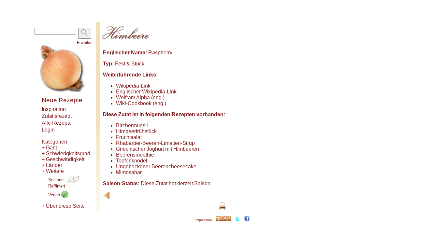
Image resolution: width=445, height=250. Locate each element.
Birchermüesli (132, 125)
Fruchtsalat (129, 137)
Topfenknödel (131, 160)
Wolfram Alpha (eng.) (140, 97)
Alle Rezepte (57, 123)
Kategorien (54, 142)
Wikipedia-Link (133, 86)
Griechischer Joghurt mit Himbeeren (157, 149)
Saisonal (57, 179)
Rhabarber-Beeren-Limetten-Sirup (155, 143)
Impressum (203, 220)
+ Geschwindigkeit (63, 159)
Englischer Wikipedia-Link (146, 91)
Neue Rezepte (62, 100)
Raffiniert (56, 186)
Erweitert (85, 42)
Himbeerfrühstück (136, 131)
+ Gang (50, 147)
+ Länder (52, 165)
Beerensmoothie (135, 155)
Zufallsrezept (57, 116)
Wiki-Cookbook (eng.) (141, 103)
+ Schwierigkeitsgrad (66, 153)
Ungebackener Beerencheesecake (156, 166)
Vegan (54, 194)
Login (48, 129)
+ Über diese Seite (63, 206)
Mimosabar (129, 172)
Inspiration (54, 109)
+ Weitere (53, 171)
